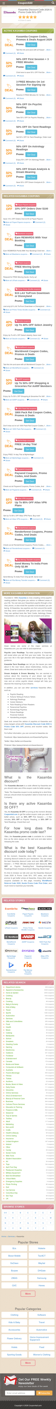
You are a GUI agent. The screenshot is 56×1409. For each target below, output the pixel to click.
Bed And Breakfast (13, 1175)
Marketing (10, 1124)
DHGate (42, 1270)
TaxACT (42, 1255)
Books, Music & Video (14, 1084)
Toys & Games (11, 1115)
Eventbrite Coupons (11, 915)
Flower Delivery (14, 1338)
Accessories (14, 1329)
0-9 (5, 1212)
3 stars (27, 17)
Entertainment (11, 1058)
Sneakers (9, 1041)
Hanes (42, 1285)
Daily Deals (10, 1087)
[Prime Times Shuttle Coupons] (28, 922)
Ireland (8, 1144)
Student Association (13, 1158)
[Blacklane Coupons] (45, 908)
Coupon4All (25, 3)
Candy (8, 1150)
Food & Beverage (13, 1072)
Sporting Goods (14, 1354)
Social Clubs (11, 1152)
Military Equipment (13, 1172)
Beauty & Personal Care (15, 1098)
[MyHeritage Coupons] (11, 950)
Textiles (9, 1118)
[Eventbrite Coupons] (11, 908)
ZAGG (14, 1277)
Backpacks (10, 1035)
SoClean (14, 1263)
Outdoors (9, 1052)
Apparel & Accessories (15, 990)
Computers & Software (14, 1067)
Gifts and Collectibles (14, 1021)
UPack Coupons (11, 928)
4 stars (31, 17)
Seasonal (9, 1112)
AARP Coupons (28, 942)
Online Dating (11, 1135)
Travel (8, 1010)
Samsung (41, 1277)
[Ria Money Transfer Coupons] (28, 964)
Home (3, 1236)
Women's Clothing (41, 1354)
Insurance (10, 1138)
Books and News (12, 1064)
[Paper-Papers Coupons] (28, 908)
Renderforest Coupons (11, 971)
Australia (9, 1070)
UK (7, 1198)
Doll (7, 1187)
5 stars (35, 17)
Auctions (9, 1081)
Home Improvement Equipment (39, 1338)
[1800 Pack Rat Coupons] (45, 936)
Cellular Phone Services (15, 1104)
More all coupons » (18, 222)
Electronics (10, 1050)
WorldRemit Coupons (11, 943)
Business (9, 1101)
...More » (48, 49)
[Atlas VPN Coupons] (45, 950)
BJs (14, 1248)
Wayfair (41, 1263)
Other (8, 1147)
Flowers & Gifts (12, 1110)
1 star (20, 17)
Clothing (9, 995)
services (34, 687)
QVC (14, 1285)
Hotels (14, 1347)
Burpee (14, 1270)
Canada (9, 1061)
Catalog (9, 1032)
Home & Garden (12, 992)
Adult (8, 1121)
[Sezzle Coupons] (45, 922)
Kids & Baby (10, 1007)
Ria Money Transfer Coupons (28, 972)
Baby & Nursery (12, 1004)
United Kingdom (12, 1141)
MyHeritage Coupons (11, 957)
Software (41, 1314)
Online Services (12, 1092)
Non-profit (10, 1127)
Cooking (9, 1001)
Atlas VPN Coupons (45, 957)
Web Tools (10, 1155)
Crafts (8, 1130)
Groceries (9, 1090)
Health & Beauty (12, 1132)
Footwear (9, 1055)
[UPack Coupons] (11, 922)
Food (8, 1024)
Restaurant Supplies (14, 1170)
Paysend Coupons (28, 957)
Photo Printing (11, 1184)
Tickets (8, 1078)
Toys (7, 1164)
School (8, 1038)
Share (21, 53)
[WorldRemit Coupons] (11, 936)
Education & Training (14, 1107)
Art (7, 1161)
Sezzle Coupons (44, 928)
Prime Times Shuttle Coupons (27, 929)
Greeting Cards (12, 1044)
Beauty (8, 998)
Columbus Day (12, 1193)
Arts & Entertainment (14, 1095)
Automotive (10, 1015)
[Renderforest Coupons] (11, 964)
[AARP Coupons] (28, 936)
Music (8, 1030)
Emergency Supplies (14, 1181)
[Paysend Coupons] (28, 950)
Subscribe (45, 1393)
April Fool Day (11, 1167)
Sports (8, 1012)
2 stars (24, 17)
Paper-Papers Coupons (28, 915)
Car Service (10, 1190)
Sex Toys (9, 1195)
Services (9, 1018)
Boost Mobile (14, 1255)
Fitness (8, 1075)
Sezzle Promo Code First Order (35, 883)
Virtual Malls (11, 1178)
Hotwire (41, 1248)
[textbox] (20, 1393)
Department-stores (13, 987)
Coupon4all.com (11, 814)
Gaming (9, 1047)
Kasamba (23, 597)
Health (8, 1027)
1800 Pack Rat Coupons (45, 943)
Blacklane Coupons (45, 915)
